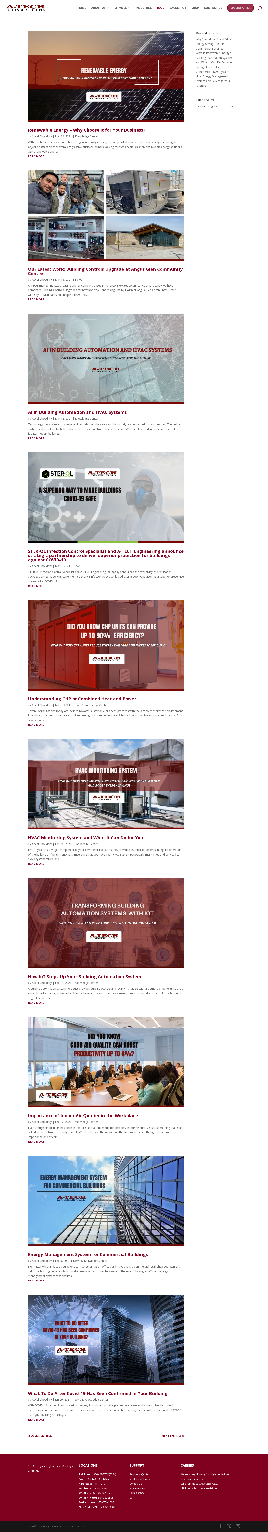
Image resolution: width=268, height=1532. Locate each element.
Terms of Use (137, 1493)
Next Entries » (173, 1436)
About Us (98, 8)
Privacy (134, 1488)
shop (195, 8)
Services (120, 8)
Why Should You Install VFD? (214, 39)
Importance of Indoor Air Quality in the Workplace (83, 1115)
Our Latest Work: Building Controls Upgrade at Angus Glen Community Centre (105, 271)
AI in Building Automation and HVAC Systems (77, 412)
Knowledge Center (86, 136)
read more (36, 156)
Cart (132, 1497)
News (78, 279)
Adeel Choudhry (42, 136)
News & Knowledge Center (90, 705)
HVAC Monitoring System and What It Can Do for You (85, 837)
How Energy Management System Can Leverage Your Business (213, 81)
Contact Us (213, 8)
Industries (144, 8)
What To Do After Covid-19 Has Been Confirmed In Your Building (98, 1393)
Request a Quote (139, 1474)
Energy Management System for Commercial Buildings (88, 1254)
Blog (160, 8)
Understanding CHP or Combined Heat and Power (82, 699)
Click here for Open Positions (199, 1488)
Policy (141, 1488)
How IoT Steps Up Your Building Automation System (84, 976)
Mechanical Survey (140, 1479)
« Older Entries (40, 1436)
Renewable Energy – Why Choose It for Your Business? (86, 130)
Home (82, 8)
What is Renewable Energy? (213, 53)
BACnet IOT (178, 8)
